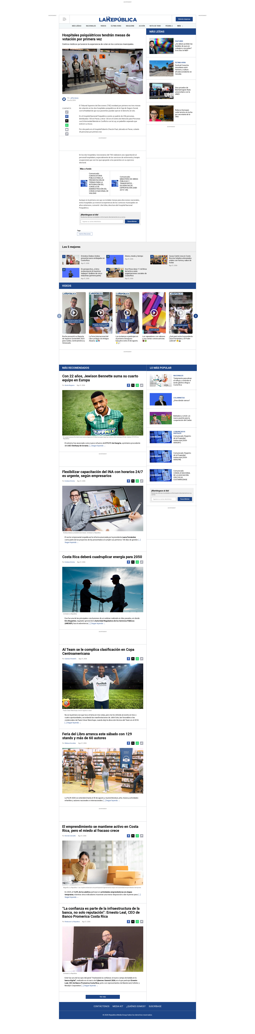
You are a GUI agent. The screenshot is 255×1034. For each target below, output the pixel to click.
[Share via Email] (66, 129)
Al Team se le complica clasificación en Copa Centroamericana (98, 652)
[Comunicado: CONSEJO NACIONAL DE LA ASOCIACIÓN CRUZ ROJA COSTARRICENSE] (161, 475)
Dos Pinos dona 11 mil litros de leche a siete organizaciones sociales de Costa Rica (136, 272)
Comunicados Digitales (179, 432)
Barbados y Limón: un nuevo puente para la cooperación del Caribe (182, 418)
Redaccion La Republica (72, 921)
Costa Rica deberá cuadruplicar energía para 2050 (102, 557)
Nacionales (178, 376)
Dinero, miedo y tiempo (134, 256)
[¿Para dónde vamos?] (161, 399)
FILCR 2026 (71, 798)
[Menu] (65, 19)
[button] (184, 19)
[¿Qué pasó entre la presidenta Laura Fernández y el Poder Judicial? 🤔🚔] (181, 313)
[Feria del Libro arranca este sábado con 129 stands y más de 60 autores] (102, 770)
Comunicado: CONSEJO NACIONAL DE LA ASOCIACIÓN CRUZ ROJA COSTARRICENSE (181, 475)
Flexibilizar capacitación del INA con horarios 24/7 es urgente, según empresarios (102, 474)
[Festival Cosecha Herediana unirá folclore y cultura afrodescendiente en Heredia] (161, 68)
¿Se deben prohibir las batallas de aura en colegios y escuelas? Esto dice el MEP (184, 47)
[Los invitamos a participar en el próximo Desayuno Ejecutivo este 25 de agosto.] (127, 313)
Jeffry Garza (74, 98)
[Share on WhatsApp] (66, 125)
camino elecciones (85, 234)
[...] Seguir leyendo (96, 446)
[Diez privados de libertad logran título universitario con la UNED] (161, 91)
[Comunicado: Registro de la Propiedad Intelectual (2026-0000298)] (161, 456)
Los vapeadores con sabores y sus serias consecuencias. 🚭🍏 (153, 338)
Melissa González (70, 743)
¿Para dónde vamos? (181, 400)
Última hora (180, 62)
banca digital (70, 980)
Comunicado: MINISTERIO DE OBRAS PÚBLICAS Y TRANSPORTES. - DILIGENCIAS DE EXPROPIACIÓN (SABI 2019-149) (129, 183)
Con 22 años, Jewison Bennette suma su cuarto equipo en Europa (100, 378)
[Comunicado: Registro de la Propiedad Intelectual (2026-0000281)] (161, 437)
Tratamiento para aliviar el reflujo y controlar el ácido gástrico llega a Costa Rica (182, 381)
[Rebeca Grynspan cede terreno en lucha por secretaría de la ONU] (161, 113)
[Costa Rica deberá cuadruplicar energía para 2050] (102, 589)
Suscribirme (132, 221)
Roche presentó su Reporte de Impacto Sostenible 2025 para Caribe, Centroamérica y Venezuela (73, 339)
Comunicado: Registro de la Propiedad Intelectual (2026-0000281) (182, 439)
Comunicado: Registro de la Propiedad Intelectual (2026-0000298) (182, 456)
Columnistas (179, 398)
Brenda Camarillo (70, 836)
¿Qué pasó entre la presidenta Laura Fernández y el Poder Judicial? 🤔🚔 (181, 338)
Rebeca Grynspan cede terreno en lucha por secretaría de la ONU (183, 113)
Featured (179, 41)
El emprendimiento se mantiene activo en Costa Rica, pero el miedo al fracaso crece (100, 829)
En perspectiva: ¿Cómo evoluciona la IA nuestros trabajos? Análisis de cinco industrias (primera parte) (91, 272)
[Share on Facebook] (66, 116)
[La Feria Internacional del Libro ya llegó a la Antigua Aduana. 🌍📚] (100, 313)
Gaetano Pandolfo (70, 659)
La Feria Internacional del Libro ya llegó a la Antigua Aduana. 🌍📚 (99, 338)
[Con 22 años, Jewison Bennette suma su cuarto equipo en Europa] (102, 412)
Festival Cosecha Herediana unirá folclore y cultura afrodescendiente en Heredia (183, 69)
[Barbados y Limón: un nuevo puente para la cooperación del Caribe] (161, 418)
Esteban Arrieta (70, 481)
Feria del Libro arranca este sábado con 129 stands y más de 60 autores (97, 736)
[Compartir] (66, 134)
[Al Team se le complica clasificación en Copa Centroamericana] (102, 686)
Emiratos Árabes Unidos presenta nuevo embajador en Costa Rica (93, 258)
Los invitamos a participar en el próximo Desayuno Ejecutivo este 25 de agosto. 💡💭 (127, 339)
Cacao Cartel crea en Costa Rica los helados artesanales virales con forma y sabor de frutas (180, 259)
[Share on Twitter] (66, 120)
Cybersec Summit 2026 (105, 980)
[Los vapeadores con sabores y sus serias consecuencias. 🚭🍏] (154, 313)
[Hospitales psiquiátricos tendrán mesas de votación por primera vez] (102, 71)
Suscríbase (155, 1006)
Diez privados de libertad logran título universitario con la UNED (183, 91)
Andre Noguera (69, 385)
